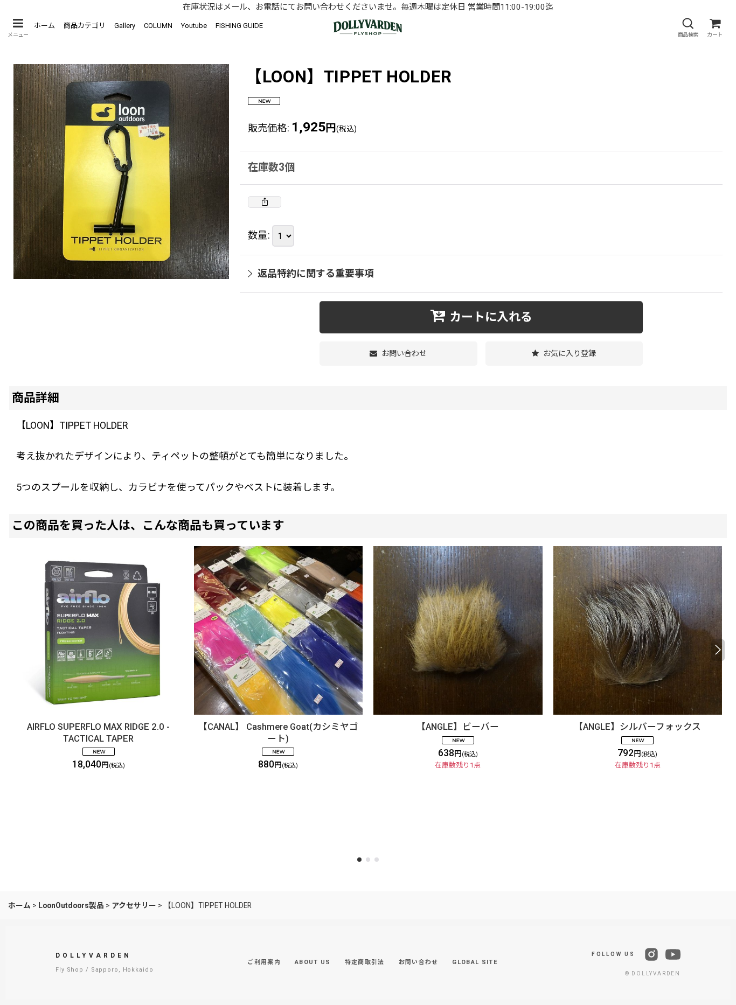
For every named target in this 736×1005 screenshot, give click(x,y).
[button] (17, 27)
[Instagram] (651, 954)
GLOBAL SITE (474, 962)
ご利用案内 (264, 962)
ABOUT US (313, 962)
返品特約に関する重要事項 (316, 273)
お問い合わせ (419, 962)
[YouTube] (673, 954)
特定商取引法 (365, 962)
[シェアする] (264, 202)
